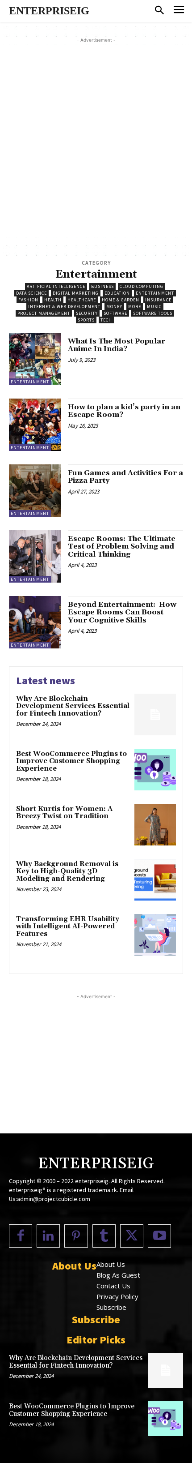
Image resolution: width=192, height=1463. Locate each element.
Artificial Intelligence (56, 286)
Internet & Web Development (64, 306)
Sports (86, 320)
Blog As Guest (118, 1274)
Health (53, 300)
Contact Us (113, 1285)
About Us (110, 1264)
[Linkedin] (48, 1236)
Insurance (158, 300)
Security (87, 313)
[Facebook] (20, 1236)
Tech (106, 320)
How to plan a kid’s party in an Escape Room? (124, 411)
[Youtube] (159, 1236)
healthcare (81, 300)
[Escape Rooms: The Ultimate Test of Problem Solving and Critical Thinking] (35, 556)
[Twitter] (131, 1236)
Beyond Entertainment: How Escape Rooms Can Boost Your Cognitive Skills (122, 612)
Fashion (28, 300)
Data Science (31, 293)
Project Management (43, 313)
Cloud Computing (141, 286)
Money (114, 306)
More (134, 306)
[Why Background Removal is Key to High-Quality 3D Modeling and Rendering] (155, 880)
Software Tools (152, 313)
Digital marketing (76, 293)
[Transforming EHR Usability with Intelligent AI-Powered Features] (155, 935)
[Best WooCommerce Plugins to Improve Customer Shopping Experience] (155, 769)
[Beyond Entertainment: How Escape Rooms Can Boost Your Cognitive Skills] (35, 622)
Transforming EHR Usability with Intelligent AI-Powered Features (67, 926)
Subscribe (111, 1307)
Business (102, 286)
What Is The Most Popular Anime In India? (116, 345)
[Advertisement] (96, 141)
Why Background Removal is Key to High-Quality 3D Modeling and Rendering (67, 871)
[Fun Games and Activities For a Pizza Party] (35, 490)
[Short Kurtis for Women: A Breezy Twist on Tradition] (155, 824)
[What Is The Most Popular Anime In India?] (35, 359)
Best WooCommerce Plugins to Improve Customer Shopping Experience (71, 761)
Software (115, 313)
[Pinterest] (76, 1236)
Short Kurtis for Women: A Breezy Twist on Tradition (64, 813)
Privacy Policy (117, 1296)
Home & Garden (120, 300)
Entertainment (155, 293)
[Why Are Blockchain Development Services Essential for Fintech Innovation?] (155, 714)
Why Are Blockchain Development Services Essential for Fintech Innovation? (72, 706)
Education (117, 293)
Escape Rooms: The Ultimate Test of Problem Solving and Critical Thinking (121, 546)
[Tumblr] (104, 1236)
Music (154, 306)
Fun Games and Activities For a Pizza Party (125, 476)
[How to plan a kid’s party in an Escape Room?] (35, 425)
